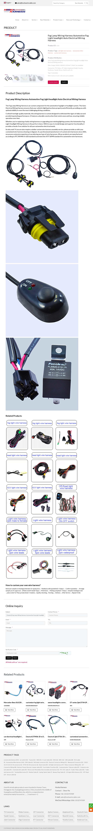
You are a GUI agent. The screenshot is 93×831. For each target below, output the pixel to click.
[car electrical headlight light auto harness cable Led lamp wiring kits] (13, 724)
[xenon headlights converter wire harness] (57, 690)
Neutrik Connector (69, 816)
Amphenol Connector (69, 812)
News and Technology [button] (73, 20)
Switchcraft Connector (83, 816)
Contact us (87, 20)
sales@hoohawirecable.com (26, 3)
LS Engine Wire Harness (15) (74, 772)
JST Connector (38, 812)
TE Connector (9, 812)
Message (9, 627)
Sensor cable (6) (11, 774)
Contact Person (53, 612)
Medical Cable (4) (33, 772)
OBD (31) (39, 760)
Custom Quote (53, 82)
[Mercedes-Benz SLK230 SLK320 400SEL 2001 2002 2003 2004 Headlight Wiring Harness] (13, 690)
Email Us (64, 82)
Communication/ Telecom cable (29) (69, 767)
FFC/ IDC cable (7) (65, 769)
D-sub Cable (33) (47, 760)
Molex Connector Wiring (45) (73, 765)
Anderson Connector (83, 820)
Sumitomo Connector (25, 816)
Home (17, 20)
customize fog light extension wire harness (41, 702)
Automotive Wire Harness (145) (15, 762)
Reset (15, 658)
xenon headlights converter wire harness (63, 702)
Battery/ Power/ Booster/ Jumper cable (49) (29, 767)
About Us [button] (25, 20)
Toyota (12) (32, 760)
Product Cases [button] (58, 20)
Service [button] (34, 20)
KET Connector (53, 816)
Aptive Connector (54, 812)
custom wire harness (60, 53)
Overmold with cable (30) (20, 769)
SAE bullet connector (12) (41, 762)
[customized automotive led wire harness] (79, 724)
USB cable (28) (69, 760)
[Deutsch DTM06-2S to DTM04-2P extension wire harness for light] (35, 724)
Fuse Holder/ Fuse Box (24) (50, 767)
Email (8, 619)
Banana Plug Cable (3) (59, 772)
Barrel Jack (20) (43, 765)
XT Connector (38, 820)
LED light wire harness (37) (56, 765)
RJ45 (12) (55, 760)
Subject (8, 612)
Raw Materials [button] (45, 20)
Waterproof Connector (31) (75, 762)
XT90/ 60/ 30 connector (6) (30, 765)
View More (11, 710)
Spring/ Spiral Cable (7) (45, 772)
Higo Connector (24, 820)
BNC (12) (61, 760)
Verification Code (12, 649)
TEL (49, 619)
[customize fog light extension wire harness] (35, 690)
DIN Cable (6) (29, 762)
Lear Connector (38, 816)
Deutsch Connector (83, 812)
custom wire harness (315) (11, 760)
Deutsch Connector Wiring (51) (58, 762)
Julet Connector (9, 820)
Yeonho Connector (69, 820)
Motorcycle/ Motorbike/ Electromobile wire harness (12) (43, 769)
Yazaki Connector (10, 816)
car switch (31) (24, 760)
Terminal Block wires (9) (21, 772)
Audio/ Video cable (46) (77, 769)
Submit (9, 658)
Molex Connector (25, 812)
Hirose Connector (54, 820)
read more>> (32, 794)
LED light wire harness (64, 51)
